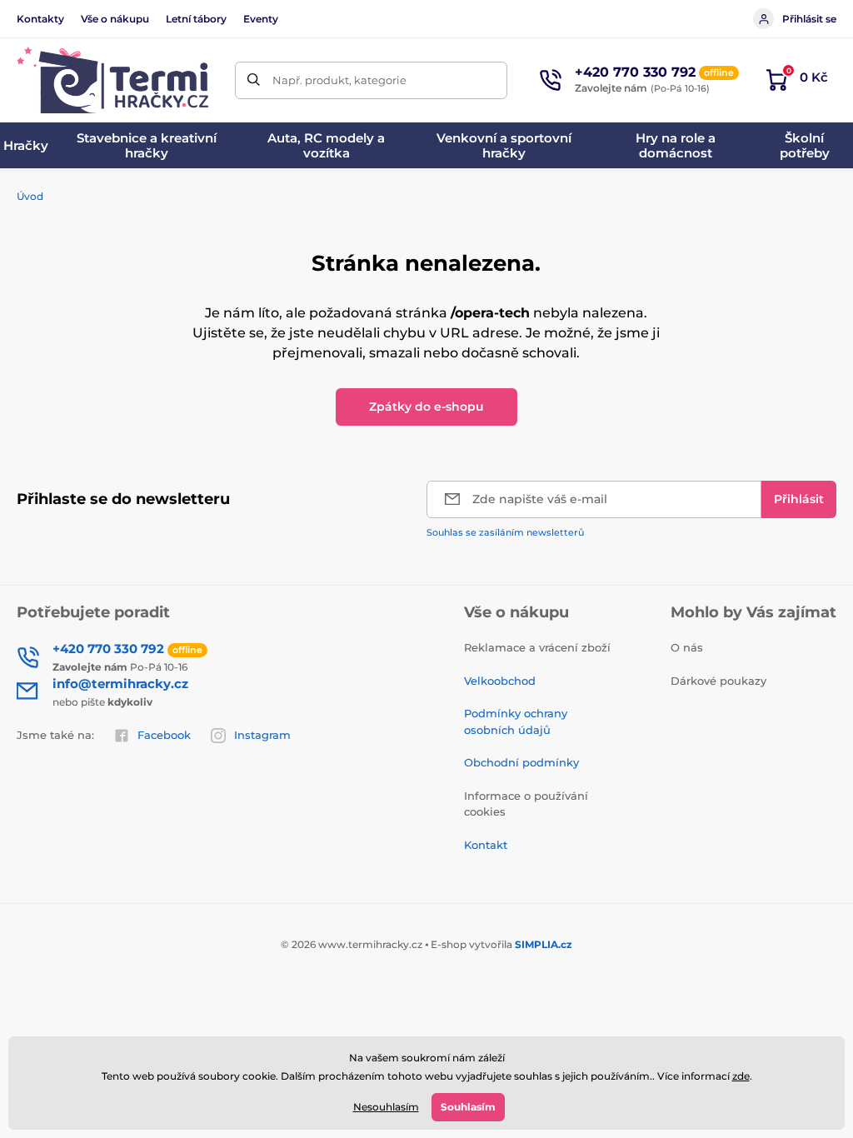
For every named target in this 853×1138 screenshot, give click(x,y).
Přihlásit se (809, 18)
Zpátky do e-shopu (426, 406)
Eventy (260, 18)
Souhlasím (468, 1107)
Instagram (262, 734)
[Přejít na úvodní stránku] (112, 80)
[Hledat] (253, 80)
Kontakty (40, 18)
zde (741, 1076)
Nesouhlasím (386, 1107)
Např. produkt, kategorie (339, 80)
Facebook (164, 734)
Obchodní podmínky (521, 762)
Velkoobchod (500, 680)
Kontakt (485, 844)
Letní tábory (196, 18)
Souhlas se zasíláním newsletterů (505, 532)
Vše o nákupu (115, 18)
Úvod (30, 196)
